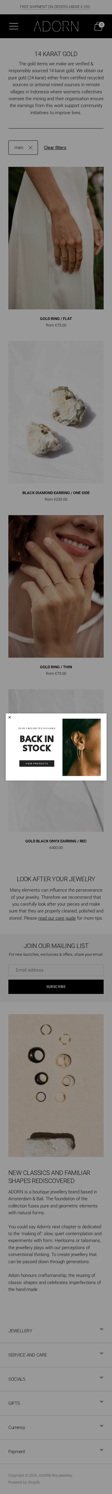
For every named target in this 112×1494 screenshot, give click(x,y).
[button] (9, 717)
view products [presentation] (36, 763)
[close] (9, 717)
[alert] (56, 747)
